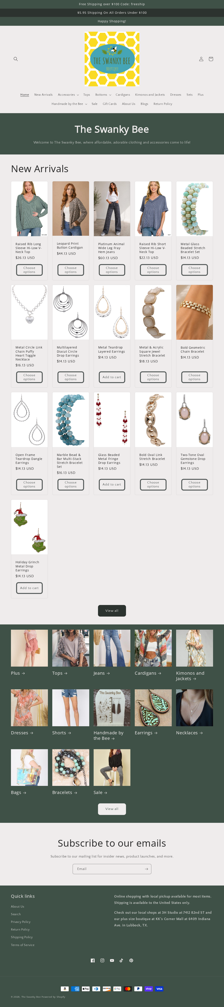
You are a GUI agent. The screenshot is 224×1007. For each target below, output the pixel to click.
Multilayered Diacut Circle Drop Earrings (68, 351)
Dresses (19, 732)
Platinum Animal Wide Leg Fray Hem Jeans (111, 248)
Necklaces (187, 732)
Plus (15, 673)
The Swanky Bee (31, 997)
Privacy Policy (20, 922)
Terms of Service (23, 945)
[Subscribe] (146, 869)
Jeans (99, 673)
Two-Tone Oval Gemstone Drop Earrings (193, 459)
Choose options (29, 270)
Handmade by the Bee (109, 735)
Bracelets (62, 792)
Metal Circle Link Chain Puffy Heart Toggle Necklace (29, 353)
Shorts (59, 732)
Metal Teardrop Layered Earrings (111, 349)
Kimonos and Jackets (190, 675)
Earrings (143, 732)
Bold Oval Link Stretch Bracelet (152, 457)
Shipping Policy (22, 937)
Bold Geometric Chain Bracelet (193, 350)
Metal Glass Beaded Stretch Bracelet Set (193, 248)
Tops (57, 673)
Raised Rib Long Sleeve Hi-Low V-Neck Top (29, 248)
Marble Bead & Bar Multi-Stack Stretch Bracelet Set (70, 461)
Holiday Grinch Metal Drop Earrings (27, 566)
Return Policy (20, 929)
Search (16, 914)
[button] (16, 59)
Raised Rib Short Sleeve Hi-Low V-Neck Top (152, 248)
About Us (17, 906)
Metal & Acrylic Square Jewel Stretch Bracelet (152, 351)
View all (112, 611)
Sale (98, 792)
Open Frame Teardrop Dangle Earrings (29, 459)
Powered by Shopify (53, 997)
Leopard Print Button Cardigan (70, 246)
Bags (16, 792)
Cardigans (145, 673)
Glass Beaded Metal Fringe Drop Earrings (109, 459)
